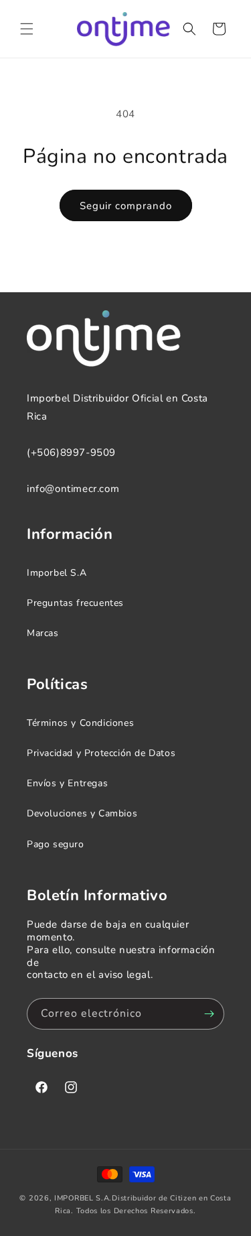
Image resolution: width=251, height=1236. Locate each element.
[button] (26, 29)
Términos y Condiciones (80, 723)
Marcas (43, 633)
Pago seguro (55, 844)
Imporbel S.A (56, 572)
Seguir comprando (126, 205)
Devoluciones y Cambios (82, 813)
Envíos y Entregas (67, 783)
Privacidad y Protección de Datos (101, 753)
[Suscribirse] (209, 1014)
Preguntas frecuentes (75, 603)
